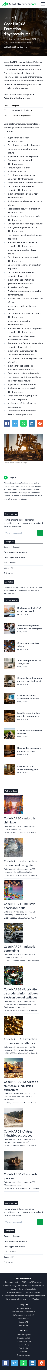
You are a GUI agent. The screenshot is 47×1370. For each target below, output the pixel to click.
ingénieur (7, 593)
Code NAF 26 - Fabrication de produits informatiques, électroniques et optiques (21, 993)
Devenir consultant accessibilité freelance (28, 697)
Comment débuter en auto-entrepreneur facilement (30, 679)
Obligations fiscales (11, 587)
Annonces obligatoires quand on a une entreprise (29, 627)
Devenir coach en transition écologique (27, 768)
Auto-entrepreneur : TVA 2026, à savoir (29, 662)
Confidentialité (23, 1338)
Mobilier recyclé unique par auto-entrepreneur (28, 714)
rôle (13, 593)
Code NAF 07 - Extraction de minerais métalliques (20, 1041)
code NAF (23, 587)
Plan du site (23, 1348)
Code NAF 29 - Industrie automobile (19, 948)
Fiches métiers (10, 562)
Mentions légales (24, 1334)
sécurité (18, 590)
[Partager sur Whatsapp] (23, 423)
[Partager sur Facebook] (7, 423)
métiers (24, 590)
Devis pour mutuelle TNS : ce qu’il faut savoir (29, 609)
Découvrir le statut (12, 547)
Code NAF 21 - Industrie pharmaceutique (19, 906)
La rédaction (23, 1345)
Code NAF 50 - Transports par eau (20, 1176)
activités (31, 590)
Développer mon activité (14, 557)
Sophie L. (23, 47)
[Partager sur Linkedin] (32, 423)
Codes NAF (9, 18)
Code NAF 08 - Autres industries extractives (18, 1133)
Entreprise (8, 573)
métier (37, 590)
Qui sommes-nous (23, 1341)
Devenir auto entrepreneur (15, 552)
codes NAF (31, 587)
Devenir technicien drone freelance (29, 732)
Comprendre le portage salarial (28, 644)
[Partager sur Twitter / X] (15, 423)
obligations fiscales (32, 84)
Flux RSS (23, 1351)
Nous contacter (23, 1355)
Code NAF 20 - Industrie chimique (19, 820)
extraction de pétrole (20, 110)
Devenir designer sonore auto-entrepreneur (29, 749)
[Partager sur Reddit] (40, 423)
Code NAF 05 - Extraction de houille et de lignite (20, 863)
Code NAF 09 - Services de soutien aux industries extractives (21, 1086)
